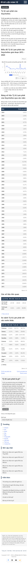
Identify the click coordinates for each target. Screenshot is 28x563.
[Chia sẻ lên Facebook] (8, 560)
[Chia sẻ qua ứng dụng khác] (20, 560)
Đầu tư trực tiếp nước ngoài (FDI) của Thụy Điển (13, 453)
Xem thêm (5, 409)
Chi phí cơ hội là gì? (8, 497)
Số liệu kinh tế (10, 2)
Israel (5, 431)
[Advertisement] (14, 518)
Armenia (4, 334)
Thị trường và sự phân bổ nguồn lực (12, 481)
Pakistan (4, 328)
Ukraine (6, 427)
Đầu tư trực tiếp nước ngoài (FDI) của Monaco (13, 461)
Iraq (5, 433)
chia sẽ (19, 78)
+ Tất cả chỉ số (5, 314)
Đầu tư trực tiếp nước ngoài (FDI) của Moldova (13, 466)
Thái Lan (6, 442)
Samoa (4, 331)
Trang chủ (4, 550)
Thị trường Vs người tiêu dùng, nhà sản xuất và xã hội (13, 486)
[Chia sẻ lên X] (12, 560)
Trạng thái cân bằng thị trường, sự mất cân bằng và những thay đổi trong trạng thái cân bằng (14, 492)
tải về (25, 78)
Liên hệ (24, 550)
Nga (5, 435)
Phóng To (24, 58)
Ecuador (4, 353)
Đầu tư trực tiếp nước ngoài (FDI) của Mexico (13, 471)
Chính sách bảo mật (17, 550)
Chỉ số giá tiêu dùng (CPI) (4, 303)
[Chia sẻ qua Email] (16, 560)
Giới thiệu (9, 550)
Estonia (4, 341)
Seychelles (5, 7)
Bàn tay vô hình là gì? (8, 500)
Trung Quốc (7, 436)
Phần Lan (3, 360)
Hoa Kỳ (6, 438)
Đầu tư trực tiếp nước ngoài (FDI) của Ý (13, 457)
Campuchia (7, 444)
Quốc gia (3, 417)
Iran (5, 429)
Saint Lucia (3, 348)
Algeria (4, 356)
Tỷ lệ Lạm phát (4, 308)
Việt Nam (6, 440)
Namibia (4, 338)
